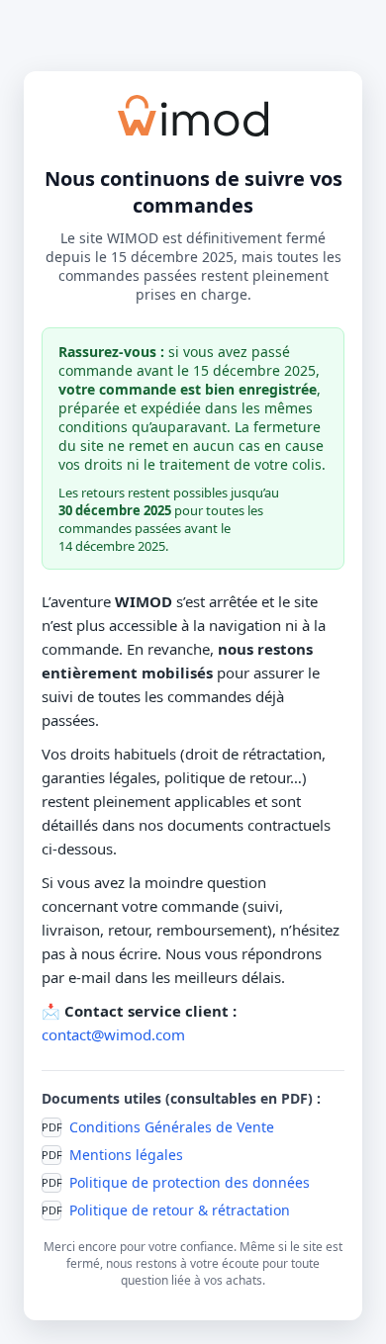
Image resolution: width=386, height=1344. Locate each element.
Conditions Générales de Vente (171, 1127)
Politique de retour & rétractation (179, 1210)
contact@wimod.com (113, 1034)
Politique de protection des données (189, 1182)
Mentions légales (126, 1154)
